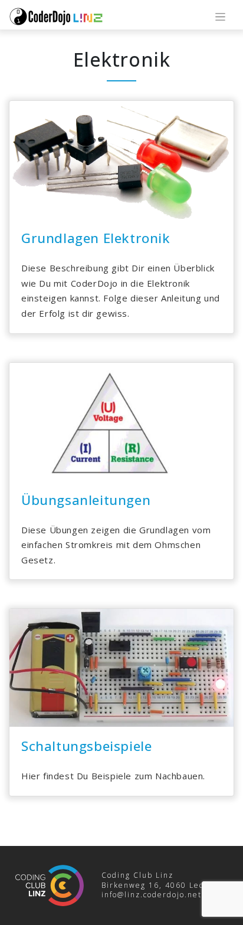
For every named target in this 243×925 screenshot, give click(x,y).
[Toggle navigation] (220, 16)
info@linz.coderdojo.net (151, 895)
